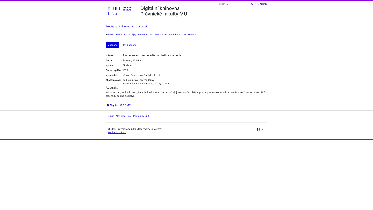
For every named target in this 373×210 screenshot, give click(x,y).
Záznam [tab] (112, 44)
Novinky (120, 115)
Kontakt (144, 26)
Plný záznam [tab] (129, 44)
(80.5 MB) (120, 105)
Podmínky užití (141, 115)
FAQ (129, 115)
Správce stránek (117, 132)
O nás (111, 115)
